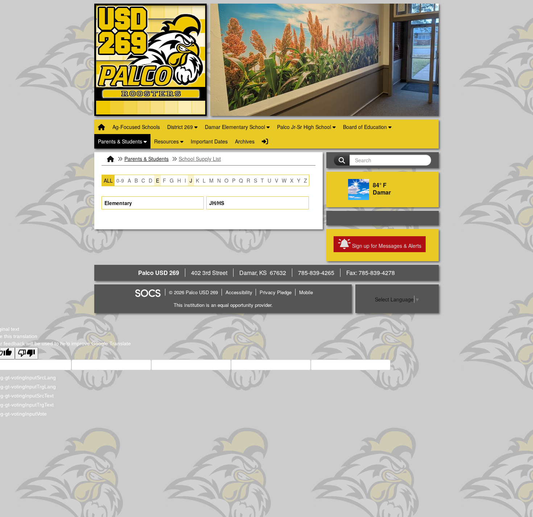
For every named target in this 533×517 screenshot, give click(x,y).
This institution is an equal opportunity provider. (223, 304)
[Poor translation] (26, 353)
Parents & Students (121, 141)
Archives (245, 141)
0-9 (120, 180)
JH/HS (216, 203)
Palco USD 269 (150, 60)
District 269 (180, 126)
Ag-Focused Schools (136, 126)
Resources (167, 141)
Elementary (118, 203)
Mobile (306, 292)
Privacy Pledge (276, 292)
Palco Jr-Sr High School (304, 126)
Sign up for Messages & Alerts (385, 243)
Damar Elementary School (235, 126)
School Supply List (200, 158)
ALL (108, 180)
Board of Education (365, 126)
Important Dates (209, 141)
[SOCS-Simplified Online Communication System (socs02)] (147, 292)
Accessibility (239, 292)
